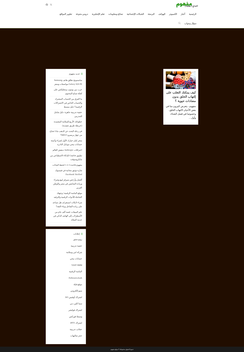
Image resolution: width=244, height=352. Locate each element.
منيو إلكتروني (76, 291)
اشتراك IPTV (76, 323)
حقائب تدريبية (76, 329)
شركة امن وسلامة (74, 252)
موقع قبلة (78, 284)
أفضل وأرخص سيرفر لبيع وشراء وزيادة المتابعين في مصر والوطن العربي (67, 184)
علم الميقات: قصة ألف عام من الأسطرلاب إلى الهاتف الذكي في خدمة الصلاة (67, 216)
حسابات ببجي (76, 258)
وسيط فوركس (75, 316)
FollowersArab (75, 278)
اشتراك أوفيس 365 (73, 297)
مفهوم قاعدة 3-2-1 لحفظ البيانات (67, 165)
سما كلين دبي (76, 303)
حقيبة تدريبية (76, 246)
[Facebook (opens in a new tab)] (47, 5)
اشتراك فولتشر (75, 310)
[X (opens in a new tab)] (51, 5)
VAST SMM (76, 265)
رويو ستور (77, 239)
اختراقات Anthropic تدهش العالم (67, 150)
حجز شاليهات (76, 335)
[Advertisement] (122, 47)
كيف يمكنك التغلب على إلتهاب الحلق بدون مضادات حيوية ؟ (181, 97)
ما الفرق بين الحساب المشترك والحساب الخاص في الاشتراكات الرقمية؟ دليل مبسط (68, 103)
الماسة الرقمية (75, 271)
